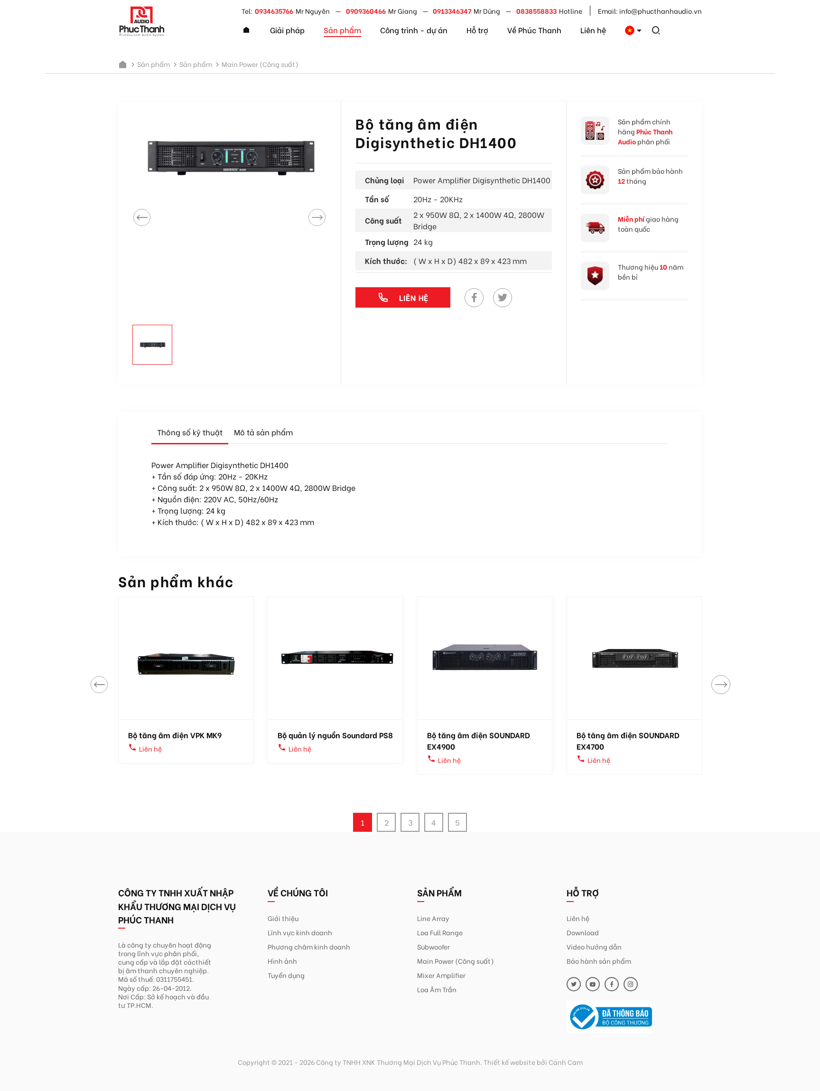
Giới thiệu (283, 918)
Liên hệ (593, 29)
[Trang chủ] (246, 30)
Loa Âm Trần (437, 989)
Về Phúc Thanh (534, 29)
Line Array (433, 918)
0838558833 (536, 11)
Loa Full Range (440, 932)
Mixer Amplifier (441, 975)
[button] (720, 684)
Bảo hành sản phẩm (599, 961)
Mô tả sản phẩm (263, 431)
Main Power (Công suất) (455, 961)
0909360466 (366, 11)
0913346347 (452, 11)
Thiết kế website (509, 1062)
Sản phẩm (342, 29)
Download (583, 932)
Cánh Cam (566, 1062)
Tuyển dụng (286, 975)
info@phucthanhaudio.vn (660, 11)
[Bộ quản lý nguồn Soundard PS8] (335, 658)
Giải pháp (287, 29)
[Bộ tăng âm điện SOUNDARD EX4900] (485, 658)
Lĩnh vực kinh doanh (300, 932)
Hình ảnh (282, 961)
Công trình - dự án (413, 29)
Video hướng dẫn (594, 946)
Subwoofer (433, 946)
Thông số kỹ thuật (190, 431)
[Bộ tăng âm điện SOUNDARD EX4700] (634, 658)
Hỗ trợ (477, 29)
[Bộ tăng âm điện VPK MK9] (186, 658)
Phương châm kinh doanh (309, 946)
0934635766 (274, 11)
